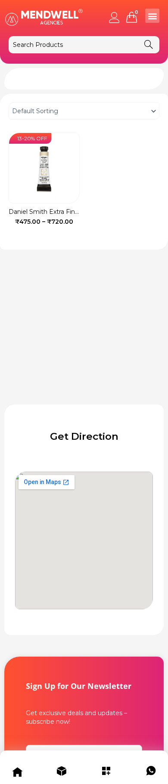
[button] (152, 16)
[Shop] (62, 772)
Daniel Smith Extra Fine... (46, 212)
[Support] (151, 772)
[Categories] (106, 772)
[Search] (148, 44)
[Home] (17, 772)
